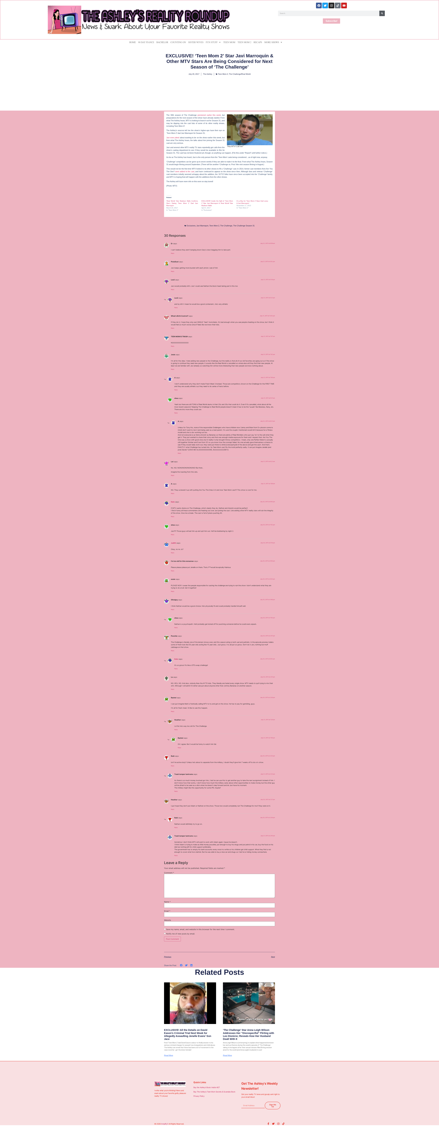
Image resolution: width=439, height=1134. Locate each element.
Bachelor (162, 42)
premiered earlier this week (209, 115)
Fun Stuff (212, 42)
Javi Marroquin (202, 226)
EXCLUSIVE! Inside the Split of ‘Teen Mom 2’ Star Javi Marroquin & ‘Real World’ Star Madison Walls (217, 203)
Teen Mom (229, 42)
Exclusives (191, 226)
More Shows (271, 42)
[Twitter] (325, 5)
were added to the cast (184, 172)
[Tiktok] (338, 5)
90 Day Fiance (146, 42)
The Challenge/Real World (240, 74)
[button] (181, 965)
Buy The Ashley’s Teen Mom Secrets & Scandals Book (214, 1092)
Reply (172, 253)
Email (167, 911)
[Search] (382, 13)
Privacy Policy (199, 1096)
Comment (169, 873)
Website (167, 920)
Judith (173, 543)
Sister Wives (195, 42)
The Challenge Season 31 (244, 226)
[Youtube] (344, 5)
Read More (168, 1055)
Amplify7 (164, 1124)
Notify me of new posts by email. (180, 934)
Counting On (178, 42)
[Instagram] (331, 5)
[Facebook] (319, 5)
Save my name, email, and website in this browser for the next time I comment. (200, 929)
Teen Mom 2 (244, 42)
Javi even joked (172, 138)
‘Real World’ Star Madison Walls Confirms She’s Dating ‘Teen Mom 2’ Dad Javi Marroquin (182, 203)
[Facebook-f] (268, 1123)
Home (132, 42)
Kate (173, 502)
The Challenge (226, 226)
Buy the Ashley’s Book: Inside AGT (206, 1087)
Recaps (258, 42)
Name (167, 902)
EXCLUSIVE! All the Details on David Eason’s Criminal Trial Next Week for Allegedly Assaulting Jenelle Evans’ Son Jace (187, 1034)
